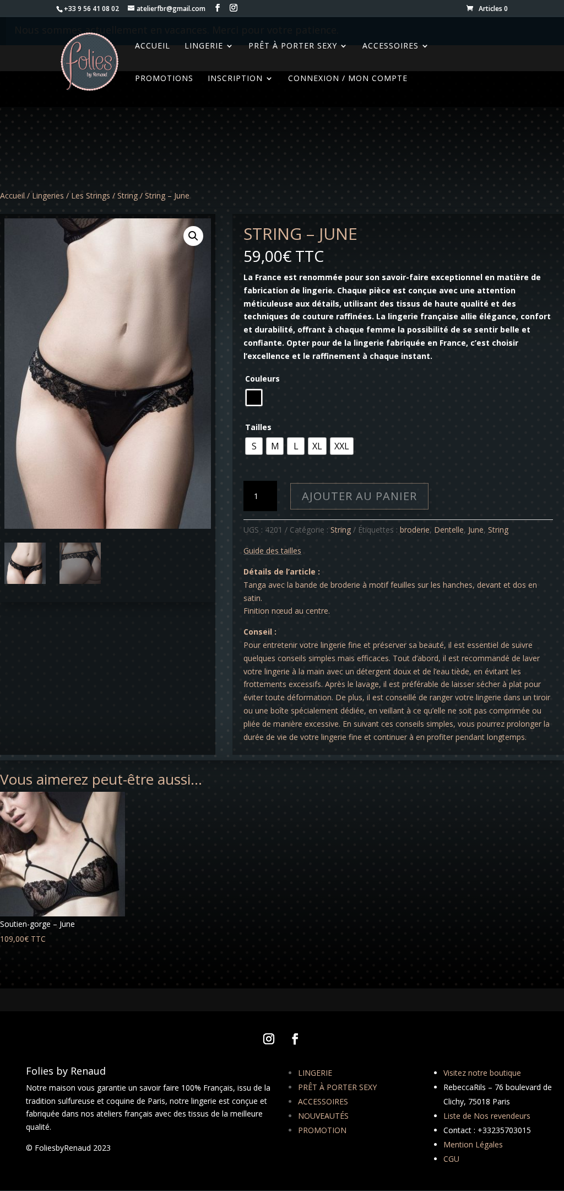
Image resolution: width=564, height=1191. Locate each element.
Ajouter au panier (359, 496)
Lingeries (48, 195)
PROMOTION (322, 1130)
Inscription (235, 78)
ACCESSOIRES (323, 1101)
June (476, 529)
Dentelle (449, 529)
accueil (152, 46)
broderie (415, 529)
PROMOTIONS (164, 78)
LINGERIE (315, 1072)
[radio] (254, 397)
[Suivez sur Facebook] (295, 1039)
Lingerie (204, 46)
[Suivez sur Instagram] (269, 1039)
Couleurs (262, 378)
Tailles (258, 427)
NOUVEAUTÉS (323, 1115)
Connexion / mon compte (348, 78)
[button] (193, 236)
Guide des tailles (272, 550)
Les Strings (90, 195)
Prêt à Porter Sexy (292, 46)
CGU (451, 1159)
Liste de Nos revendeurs (486, 1115)
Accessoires (390, 46)
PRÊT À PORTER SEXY (337, 1087)
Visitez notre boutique (482, 1072)
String (127, 195)
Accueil (12, 195)
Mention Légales (473, 1144)
